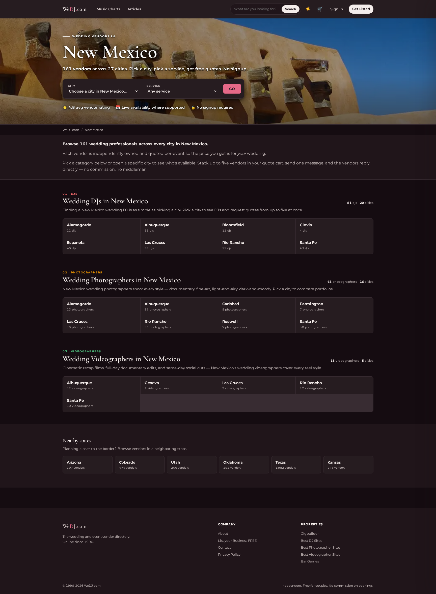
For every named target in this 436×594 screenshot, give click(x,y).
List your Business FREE (237, 541)
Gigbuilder (310, 533)
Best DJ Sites (311, 541)
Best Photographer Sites (320, 547)
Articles (134, 9)
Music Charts (108, 9)
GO (232, 89)
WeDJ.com (71, 130)
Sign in (336, 9)
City (71, 86)
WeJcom (75, 9)
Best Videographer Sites (320, 554)
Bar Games (310, 561)
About (223, 533)
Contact (224, 547)
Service (153, 86)
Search (290, 9)
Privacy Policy (229, 554)
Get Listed (361, 9)
